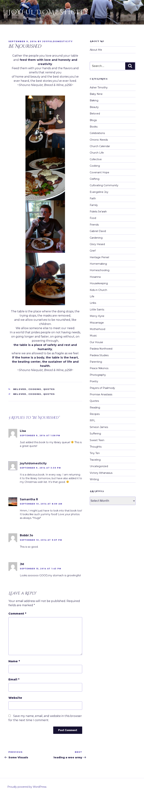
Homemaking (98, 263)
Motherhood (97, 329)
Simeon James (99, 427)
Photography (98, 374)
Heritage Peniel (99, 257)
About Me (96, 49)
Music (93, 335)
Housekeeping (99, 283)
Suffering (95, 433)
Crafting (94, 178)
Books (93, 126)
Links (93, 302)
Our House (96, 342)
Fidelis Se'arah (98, 211)
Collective (96, 159)
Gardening (96, 237)
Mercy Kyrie (97, 316)
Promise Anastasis (101, 394)
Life (92, 296)
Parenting (96, 361)
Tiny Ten (95, 453)
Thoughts (96, 446)
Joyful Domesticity (48, 12)
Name (14, 661)
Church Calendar (100, 146)
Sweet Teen (97, 440)
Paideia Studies (99, 355)
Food (93, 218)
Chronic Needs (99, 139)
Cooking (34, 389)
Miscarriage (97, 322)
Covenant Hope (99, 172)
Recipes (95, 414)
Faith (93, 198)
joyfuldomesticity (57, 41)
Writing (94, 479)
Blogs (93, 120)
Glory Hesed (97, 244)
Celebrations (97, 133)
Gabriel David (98, 231)
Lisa (23, 431)
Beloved (20, 389)
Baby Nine (96, 94)
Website (15, 697)
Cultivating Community (104, 185)
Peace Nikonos (99, 368)
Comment (17, 613)
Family (94, 205)
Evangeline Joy (99, 192)
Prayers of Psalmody (102, 388)
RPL (92, 420)
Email (13, 679)
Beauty (94, 107)
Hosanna (95, 276)
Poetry (94, 381)
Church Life (97, 152)
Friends (94, 224)
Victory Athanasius (101, 472)
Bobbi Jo (26, 535)
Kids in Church (98, 290)
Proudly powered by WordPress (26, 786)
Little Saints (97, 309)
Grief (93, 250)
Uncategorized (99, 466)
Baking (94, 100)
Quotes (49, 389)
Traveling (95, 459)
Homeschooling (99, 270)
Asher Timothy (99, 87)
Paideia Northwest (101, 348)
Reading (95, 407)
